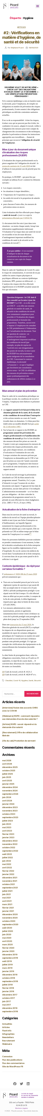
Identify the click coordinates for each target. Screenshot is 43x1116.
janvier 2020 (8, 951)
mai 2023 (6, 827)
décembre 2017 (9, 995)
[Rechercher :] (12, 694)
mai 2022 (6, 864)
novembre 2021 (9, 881)
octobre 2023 (8, 814)
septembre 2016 (10, 1011)
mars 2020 (7, 944)
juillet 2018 (7, 984)
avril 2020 (7, 941)
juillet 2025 (7, 774)
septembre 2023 (10, 817)
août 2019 (7, 961)
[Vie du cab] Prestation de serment (19, 741)
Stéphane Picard (17, 48)
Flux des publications (12, 1060)
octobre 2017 (8, 998)
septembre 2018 (10, 981)
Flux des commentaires (13, 1063)
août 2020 (7, 928)
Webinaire (7, 1044)
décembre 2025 (10, 767)
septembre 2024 (10, 794)
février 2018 (8, 988)
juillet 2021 (7, 891)
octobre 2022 (8, 847)
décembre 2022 (10, 841)
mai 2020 (6, 938)
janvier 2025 (8, 784)
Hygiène (24, 680)
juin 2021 (6, 894)
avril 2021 (7, 901)
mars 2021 (7, 904)
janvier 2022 (8, 874)
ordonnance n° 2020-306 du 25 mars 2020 (20, 574)
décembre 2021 (9, 877)
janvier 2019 (8, 971)
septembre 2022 (10, 851)
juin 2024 (6, 797)
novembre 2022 (9, 844)
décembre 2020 (10, 914)
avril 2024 (7, 800)
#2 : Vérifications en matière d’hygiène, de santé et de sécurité (21, 37)
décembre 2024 (10, 787)
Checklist (9, 680)
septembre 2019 (10, 958)
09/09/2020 (33, 48)
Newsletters (8, 1037)
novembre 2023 (10, 811)
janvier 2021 (8, 911)
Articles (21, 27)
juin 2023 (6, 824)
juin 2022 (6, 861)
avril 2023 (7, 831)
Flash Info (6, 1030)
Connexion (7, 1056)
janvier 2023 (8, 837)
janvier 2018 (8, 991)
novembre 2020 (10, 918)
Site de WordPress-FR (12, 1066)
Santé (31, 680)
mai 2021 (6, 898)
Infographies (8, 1034)
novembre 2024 (10, 790)
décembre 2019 (9, 954)
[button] (37, 6)
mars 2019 (7, 968)
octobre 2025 (8, 770)
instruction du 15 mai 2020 (20, 624)
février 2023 (8, 834)
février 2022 (8, 871)
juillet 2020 (7, 931)
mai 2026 (6, 760)
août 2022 (7, 854)
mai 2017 (6, 1005)
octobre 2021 (8, 884)
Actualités (7, 1024)
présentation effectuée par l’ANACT (16, 218)
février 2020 (8, 948)
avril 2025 (7, 780)
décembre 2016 (9, 1008)
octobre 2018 (8, 978)
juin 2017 (6, 1001)
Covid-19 (16, 680)
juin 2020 (6, 934)
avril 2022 (7, 867)
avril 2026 (7, 764)
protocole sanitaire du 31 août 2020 (16, 166)
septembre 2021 (10, 887)
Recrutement (8, 1040)
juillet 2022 (7, 857)
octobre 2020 (8, 921)
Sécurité (37, 680)
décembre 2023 (10, 807)
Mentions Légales (21, 1108)
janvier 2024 (8, 804)
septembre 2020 (10, 924)
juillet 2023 (7, 821)
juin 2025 (6, 777)
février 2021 (8, 908)
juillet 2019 (7, 964)
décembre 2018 (9, 974)
